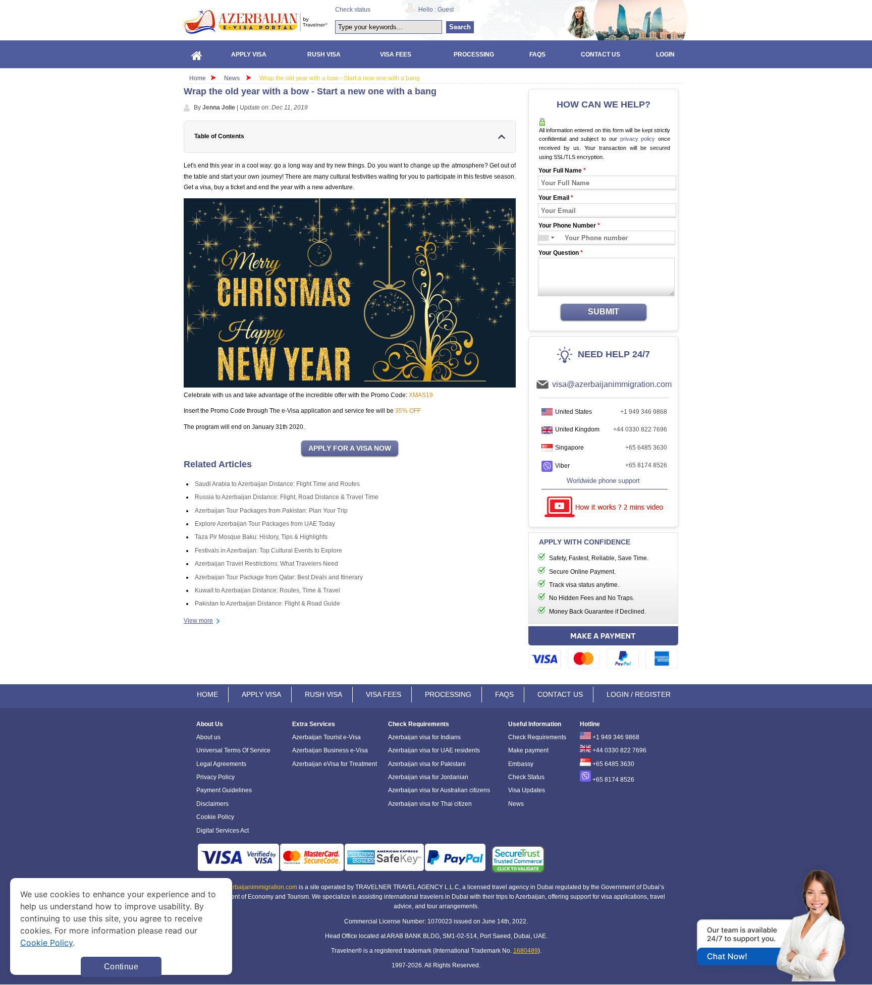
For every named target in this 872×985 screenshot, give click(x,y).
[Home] (197, 54)
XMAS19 (421, 395)
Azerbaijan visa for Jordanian (428, 777)
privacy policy (638, 139)
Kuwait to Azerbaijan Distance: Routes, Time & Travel (267, 590)
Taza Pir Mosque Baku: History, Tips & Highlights (261, 536)
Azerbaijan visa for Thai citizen (430, 803)
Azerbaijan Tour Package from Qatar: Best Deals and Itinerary (279, 577)
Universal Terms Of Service (233, 750)
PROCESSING (448, 694)
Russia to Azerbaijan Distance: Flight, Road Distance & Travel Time (286, 497)
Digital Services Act (222, 830)
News (232, 78)
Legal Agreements (221, 764)
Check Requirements (537, 737)
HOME (207, 694)
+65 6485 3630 (646, 447)
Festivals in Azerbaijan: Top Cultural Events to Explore (268, 550)
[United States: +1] (544, 238)
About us (208, 737)
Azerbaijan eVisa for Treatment (334, 764)
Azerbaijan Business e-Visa (330, 750)
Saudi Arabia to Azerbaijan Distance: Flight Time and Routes (277, 483)
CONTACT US (560, 694)
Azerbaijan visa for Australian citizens (439, 790)
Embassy (520, 764)
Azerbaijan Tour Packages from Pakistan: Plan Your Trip (271, 510)
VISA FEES (383, 694)
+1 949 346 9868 (643, 411)
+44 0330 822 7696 (640, 429)
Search (460, 27)
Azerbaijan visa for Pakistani (427, 764)
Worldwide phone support (603, 480)
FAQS (504, 694)
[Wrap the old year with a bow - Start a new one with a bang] (350, 293)
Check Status (526, 777)
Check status (352, 9)
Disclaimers (212, 803)
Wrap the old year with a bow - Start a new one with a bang (339, 78)
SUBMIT (603, 311)
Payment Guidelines (224, 790)
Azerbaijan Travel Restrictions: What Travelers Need (266, 563)
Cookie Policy (215, 816)
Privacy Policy (215, 777)
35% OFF (408, 410)
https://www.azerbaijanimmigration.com (256, 21)
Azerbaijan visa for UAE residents (434, 750)
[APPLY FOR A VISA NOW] (349, 448)
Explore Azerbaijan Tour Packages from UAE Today (265, 523)
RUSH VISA (323, 694)
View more (198, 620)
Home (197, 78)
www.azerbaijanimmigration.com (252, 887)
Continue (121, 966)
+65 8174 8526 (646, 465)
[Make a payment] (603, 649)
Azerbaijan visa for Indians (424, 737)
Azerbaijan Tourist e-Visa (326, 737)
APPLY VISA (261, 694)
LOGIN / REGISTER (639, 694)
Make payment (528, 750)
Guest (446, 9)
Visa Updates (526, 790)
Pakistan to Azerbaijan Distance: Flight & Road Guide (267, 603)
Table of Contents (219, 136)
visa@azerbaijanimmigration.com (612, 384)
